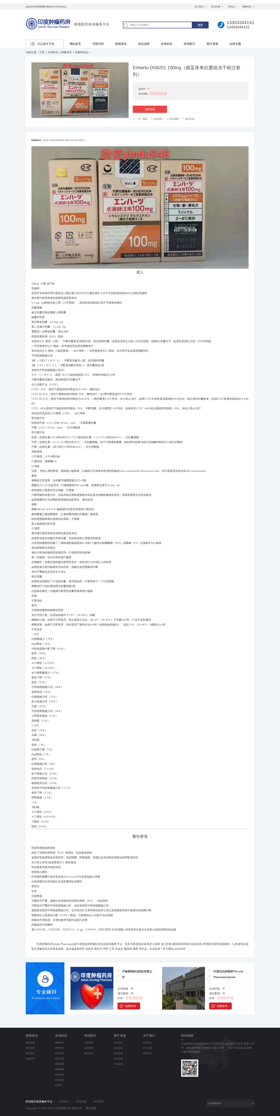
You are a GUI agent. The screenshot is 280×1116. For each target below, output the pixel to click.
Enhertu (36, 140)
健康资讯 (30, 1042)
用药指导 (30, 1053)
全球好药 (166, 43)
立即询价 (150, 109)
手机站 (231, 6)
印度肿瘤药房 (45, 944)
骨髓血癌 (59, 1069)
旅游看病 (89, 1048)
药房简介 (147, 1042)
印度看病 (89, 1042)
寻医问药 (98, 43)
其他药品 (59, 1080)
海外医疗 (89, 1053)
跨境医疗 (189, 43)
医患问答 (30, 1058)
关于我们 (198, 6)
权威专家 (118, 1053)
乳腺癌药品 (81, 52)
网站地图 (91, 1108)
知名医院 (118, 1048)
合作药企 (118, 1042)
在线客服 (118, 1064)
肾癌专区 (59, 1058)
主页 (41, 52)
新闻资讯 (121, 43)
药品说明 (144, 43)
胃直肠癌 (59, 1064)
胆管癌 (58, 1085)
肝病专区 (59, 1053)
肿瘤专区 (246, 6)
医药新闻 (30, 1048)
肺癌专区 (59, 1048)
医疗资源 (212, 43)
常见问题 (215, 6)
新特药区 (59, 1074)
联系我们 (147, 1053)
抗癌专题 (235, 43)
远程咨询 (118, 1058)
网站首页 (75, 43)
